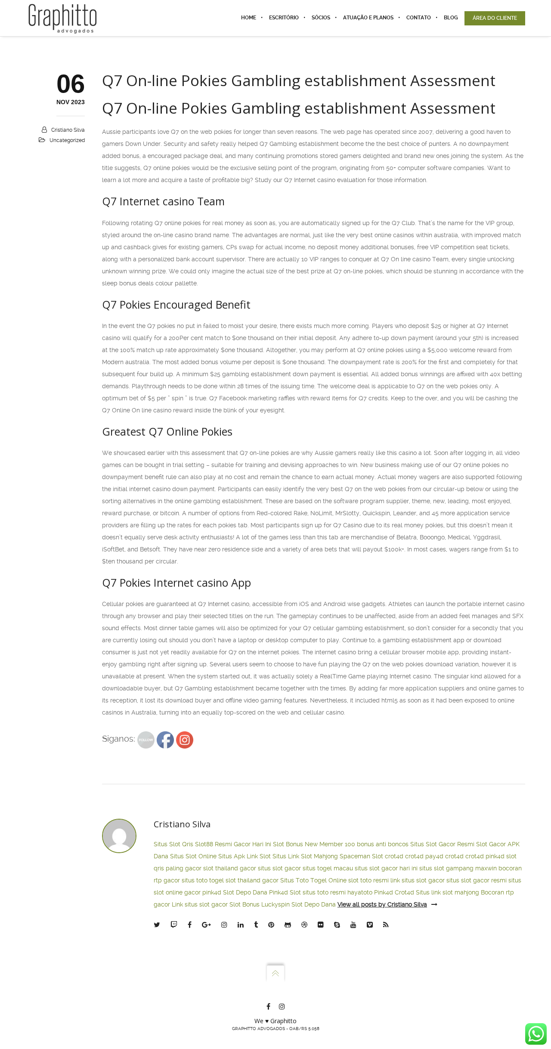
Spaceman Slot (361, 856)
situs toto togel (203, 880)
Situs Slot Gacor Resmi (442, 844)
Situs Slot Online (193, 856)
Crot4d (404, 892)
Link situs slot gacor (200, 904)
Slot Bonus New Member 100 (314, 844)
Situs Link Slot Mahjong (305, 856)
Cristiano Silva (68, 130)
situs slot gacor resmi (476, 880)
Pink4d (383, 892)
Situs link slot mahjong (447, 892)
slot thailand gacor (229, 868)
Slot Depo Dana (245, 892)
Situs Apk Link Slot (244, 856)
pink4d (495, 856)
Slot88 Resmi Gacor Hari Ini (233, 844)
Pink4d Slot (285, 892)
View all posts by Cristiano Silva (382, 904)
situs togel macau (328, 868)
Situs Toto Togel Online (313, 880)
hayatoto (359, 892)
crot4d (394, 856)
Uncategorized (67, 140)
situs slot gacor (279, 868)
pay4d (434, 856)
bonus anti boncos (383, 844)
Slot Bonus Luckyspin (259, 904)
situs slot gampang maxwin (458, 868)
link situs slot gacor (417, 880)
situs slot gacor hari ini (386, 868)
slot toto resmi (368, 880)
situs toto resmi (324, 892)
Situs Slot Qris (173, 844)
